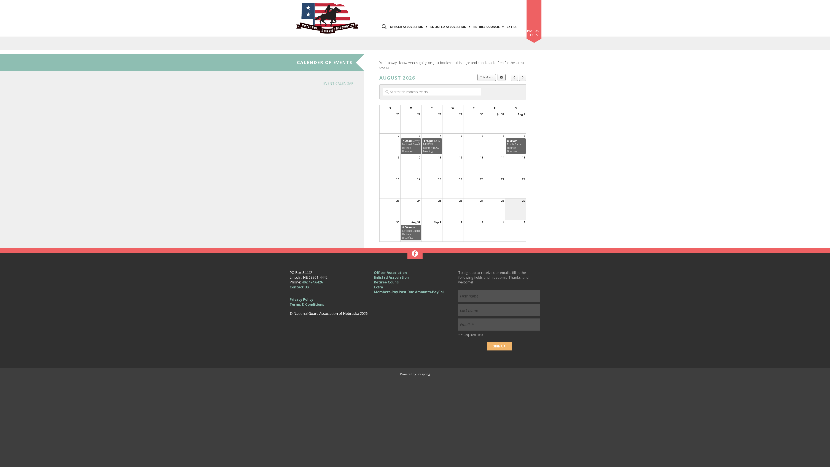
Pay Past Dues (534, 33)
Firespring (423, 374)
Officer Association (406, 27)
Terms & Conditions (307, 304)
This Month (486, 77)
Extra (512, 27)
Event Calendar (338, 83)
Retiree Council (486, 27)
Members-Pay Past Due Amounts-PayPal (409, 291)
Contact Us (299, 287)
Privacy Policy (301, 299)
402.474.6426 (312, 282)
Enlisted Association (448, 27)
